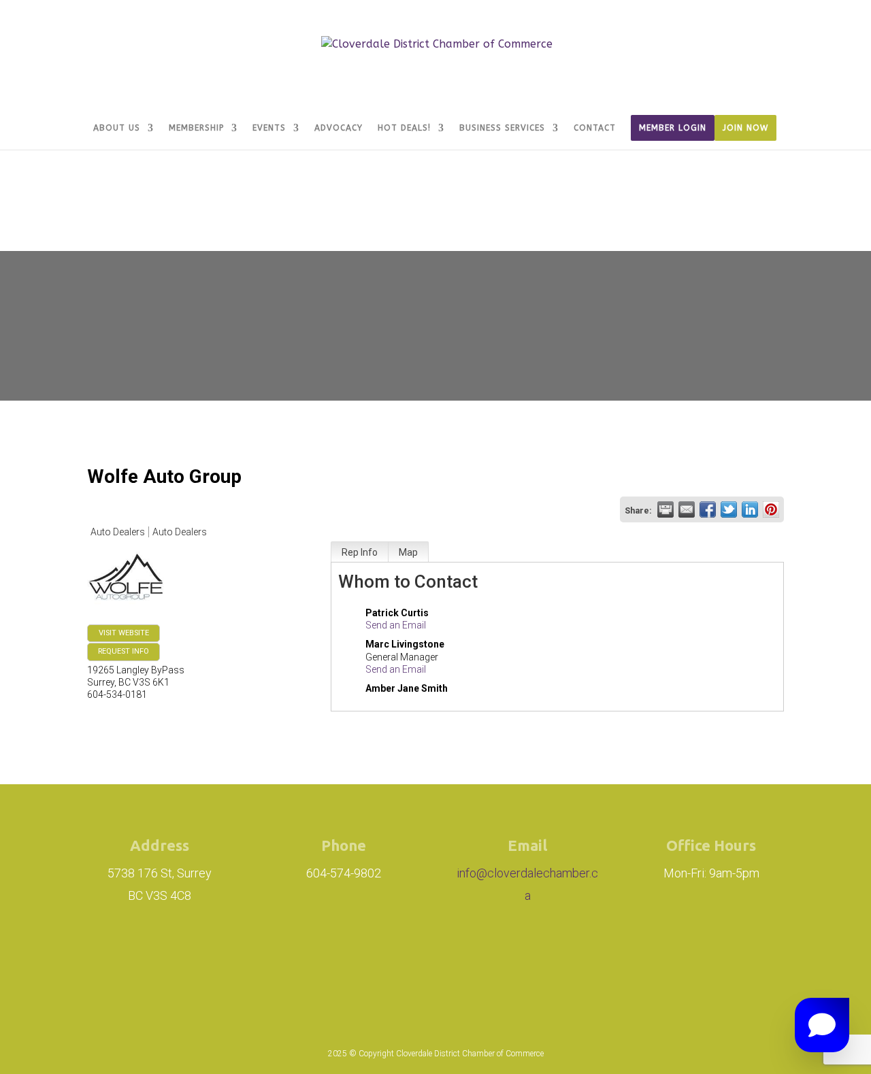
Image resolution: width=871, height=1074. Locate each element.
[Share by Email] (686, 509)
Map (408, 552)
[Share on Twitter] (729, 509)
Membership (196, 128)
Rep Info (360, 552)
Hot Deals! (404, 128)
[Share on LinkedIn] (750, 509)
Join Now (745, 128)
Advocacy (338, 128)
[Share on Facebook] (708, 509)
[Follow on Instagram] (351, 962)
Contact (595, 128)
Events (269, 128)
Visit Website (124, 632)
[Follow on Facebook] (427, 962)
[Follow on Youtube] (534, 962)
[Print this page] (665, 509)
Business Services (502, 128)
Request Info (123, 651)
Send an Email (395, 625)
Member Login (672, 128)
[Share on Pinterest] (771, 509)
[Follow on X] (488, 962)
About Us (116, 128)
